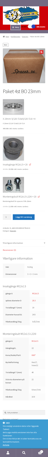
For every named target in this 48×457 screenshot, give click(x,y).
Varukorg (37, 450)
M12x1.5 (35, 293)
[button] (41, 52)
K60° (34, 355)
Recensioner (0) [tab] (9, 250)
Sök (24, 453)
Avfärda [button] (6, 445)
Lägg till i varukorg (24, 217)
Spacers (25, 36)
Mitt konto (8, 453)
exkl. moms (23, 27)
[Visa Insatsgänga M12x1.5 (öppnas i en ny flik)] (30, 164)
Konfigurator (15, 36)
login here (23, 419)
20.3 (34, 300)
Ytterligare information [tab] (13, 243)
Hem (7, 36)
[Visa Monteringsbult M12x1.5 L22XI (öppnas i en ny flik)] (39, 196)
